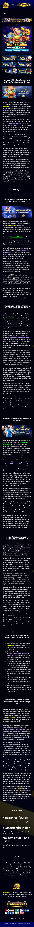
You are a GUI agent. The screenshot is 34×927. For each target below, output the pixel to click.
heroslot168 (10, 918)
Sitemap (24, 918)
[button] (13, 5)
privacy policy (17, 918)
